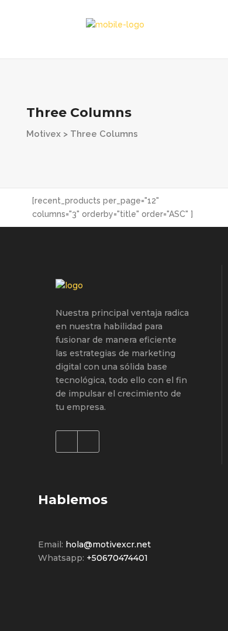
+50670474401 (117, 558)
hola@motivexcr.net (108, 544)
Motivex (43, 134)
